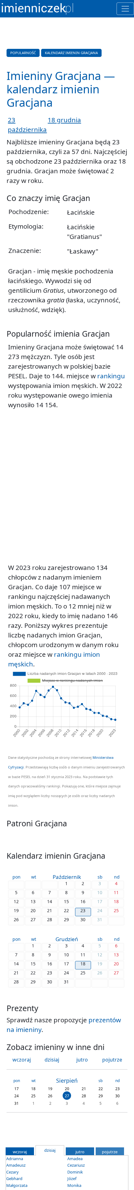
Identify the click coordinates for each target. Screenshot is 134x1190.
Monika (74, 1185)
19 (50, 1088)
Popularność (23, 52)
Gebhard (14, 1178)
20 (67, 1088)
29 (100, 1096)
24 (16, 1096)
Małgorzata (16, 1185)
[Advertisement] (67, 486)
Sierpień (67, 1080)
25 (33, 1096)
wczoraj (21, 1059)
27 (67, 1096)
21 (84, 1088)
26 (50, 1096)
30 (117, 1096)
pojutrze (112, 1059)
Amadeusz (16, 1165)
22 (100, 1088)
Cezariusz (76, 1165)
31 (16, 1103)
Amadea (75, 1158)
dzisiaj (52, 1059)
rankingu (111, 375)
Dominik (75, 1172)
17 (16, 1088)
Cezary (12, 1172)
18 (33, 1088)
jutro (82, 1059)
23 (117, 1088)
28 (84, 1096)
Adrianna (14, 1158)
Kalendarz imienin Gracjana (71, 52)
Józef (71, 1178)
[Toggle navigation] (125, 8)
